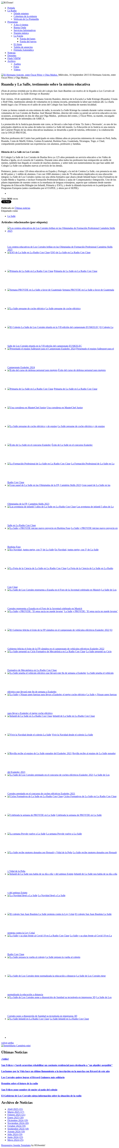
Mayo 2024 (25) (15, 1140)
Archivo (11, 61)
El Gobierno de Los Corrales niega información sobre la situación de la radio (41, 1095)
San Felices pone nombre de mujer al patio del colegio (29, 1089)
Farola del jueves (28, 41)
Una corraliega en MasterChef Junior (65, 407)
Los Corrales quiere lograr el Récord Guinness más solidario (33, 1077)
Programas (12, 22)
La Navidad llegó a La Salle (51, 895)
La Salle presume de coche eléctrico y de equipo (81, 426)
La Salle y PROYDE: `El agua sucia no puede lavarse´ (91, 611)
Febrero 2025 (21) (16, 1114)
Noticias (11, 52)
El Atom (18, 44)
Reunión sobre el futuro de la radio (19, 1083)
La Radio (12, 10)
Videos (17, 69)
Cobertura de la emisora (25, 16)
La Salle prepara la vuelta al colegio (62, 957)
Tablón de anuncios (23, 47)
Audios (17, 64)
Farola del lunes (27, 38)
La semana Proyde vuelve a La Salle (64, 833)
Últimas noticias (22, 208)
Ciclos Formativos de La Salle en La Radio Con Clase (90, 796)
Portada (11, 8)
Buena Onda (20, 27)
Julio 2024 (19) (14, 1134)
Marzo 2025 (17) (15, 1112)
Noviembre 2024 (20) (18, 1123)
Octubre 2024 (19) (16, 1126)
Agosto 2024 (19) (16, 1131)
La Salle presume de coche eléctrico (63, 308)
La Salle (11, 216)
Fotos (16, 66)
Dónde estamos (21, 13)
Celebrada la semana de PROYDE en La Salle (79, 815)
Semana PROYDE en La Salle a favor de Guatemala (88, 289)
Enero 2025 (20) (15, 1117)
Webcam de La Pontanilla (26, 19)
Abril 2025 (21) (15, 1109)
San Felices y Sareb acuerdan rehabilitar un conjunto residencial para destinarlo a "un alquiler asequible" (57, 1065)
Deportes (11, 55)
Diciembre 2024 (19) (17, 1120)
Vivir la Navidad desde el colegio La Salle (72, 734)
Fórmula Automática (24, 50)
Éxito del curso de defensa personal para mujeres (82, 370)
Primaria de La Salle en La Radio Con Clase (75, 271)
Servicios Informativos (25, 30)
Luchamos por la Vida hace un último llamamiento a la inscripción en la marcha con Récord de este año (55, 1071)
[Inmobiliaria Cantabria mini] (16, 1045)
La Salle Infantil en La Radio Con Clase (69, 1018)
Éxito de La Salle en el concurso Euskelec (72, 445)
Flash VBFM (13, 58)
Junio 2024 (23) (15, 1137)
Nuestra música (21, 33)
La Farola (18, 36)
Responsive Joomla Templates (16, 1145)
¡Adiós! (5, 1059)
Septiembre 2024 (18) (18, 1128)
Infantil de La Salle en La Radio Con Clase (74, 716)
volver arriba (7, 1042)
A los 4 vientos (21, 24)
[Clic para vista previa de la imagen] (29, 75)
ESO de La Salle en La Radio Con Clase (70, 252)
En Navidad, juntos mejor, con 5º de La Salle (77, 549)
